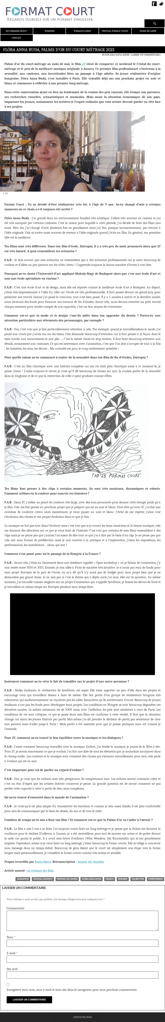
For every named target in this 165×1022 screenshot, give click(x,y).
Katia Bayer (122, 54)
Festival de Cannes (67, 879)
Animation (23, 879)
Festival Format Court (115, 31)
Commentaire (15, 908)
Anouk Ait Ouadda (91, 862)
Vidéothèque (155, 879)
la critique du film (40, 870)
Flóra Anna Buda (91, 879)
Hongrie (122, 879)
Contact (16, 37)
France (110, 879)
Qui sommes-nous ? (16, 31)
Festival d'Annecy (43, 879)
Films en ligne (148, 31)
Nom (11, 937)
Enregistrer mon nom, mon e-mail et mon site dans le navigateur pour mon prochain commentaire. (72, 990)
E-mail (12, 953)
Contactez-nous (82, 1017)
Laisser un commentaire (145, 54)
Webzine (49, 31)
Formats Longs (82, 31)
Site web (12, 969)
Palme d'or (138, 879)
